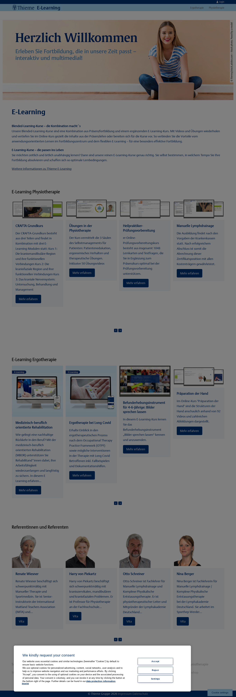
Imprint (25, 684)
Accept (155, 661)
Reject (155, 670)
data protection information (100, 681)
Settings (155, 679)
